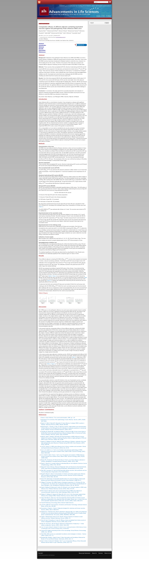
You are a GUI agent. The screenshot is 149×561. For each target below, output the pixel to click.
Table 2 (50, 276)
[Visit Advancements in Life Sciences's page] (39, 2)
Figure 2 (49, 280)
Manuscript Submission (84, 553)
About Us (94, 553)
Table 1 (41, 206)
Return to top (108, 553)
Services (100, 553)
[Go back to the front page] (74, 11)
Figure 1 (55, 276)
